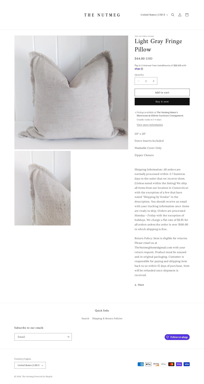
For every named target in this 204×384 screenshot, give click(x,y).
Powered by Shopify (43, 376)
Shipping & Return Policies (107, 318)
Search (85, 318)
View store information (150, 124)
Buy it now (162, 101)
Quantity (139, 74)
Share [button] (141, 284)
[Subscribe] (68, 337)
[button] (172, 14)
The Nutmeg (28, 376)
